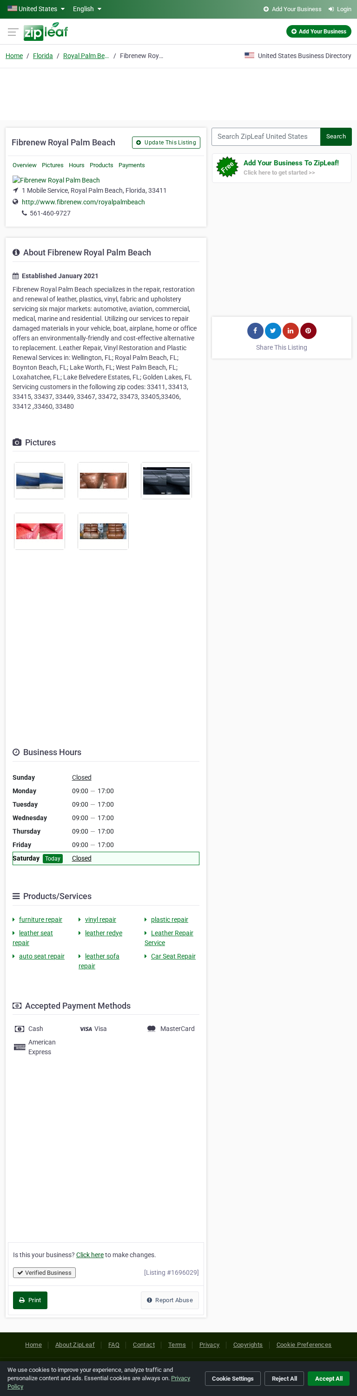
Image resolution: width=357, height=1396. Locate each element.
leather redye (103, 933)
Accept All (329, 1378)
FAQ (113, 1344)
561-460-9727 (50, 213)
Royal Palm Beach (86, 55)
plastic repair (169, 919)
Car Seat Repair (173, 956)
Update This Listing (169, 142)
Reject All (284, 1378)
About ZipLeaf (75, 1344)
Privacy (209, 1344)
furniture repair (40, 919)
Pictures (53, 165)
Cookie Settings (233, 1378)
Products (101, 165)
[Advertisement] (178, 93)
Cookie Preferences (304, 1344)
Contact (144, 1344)
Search (336, 136)
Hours (77, 165)
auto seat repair (42, 956)
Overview (25, 165)
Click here (90, 1255)
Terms (177, 1344)
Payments (132, 165)
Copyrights (248, 1344)
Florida (43, 55)
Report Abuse (173, 1300)
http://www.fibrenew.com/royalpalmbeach (83, 202)
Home (14, 55)
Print (33, 1300)
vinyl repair (100, 919)
